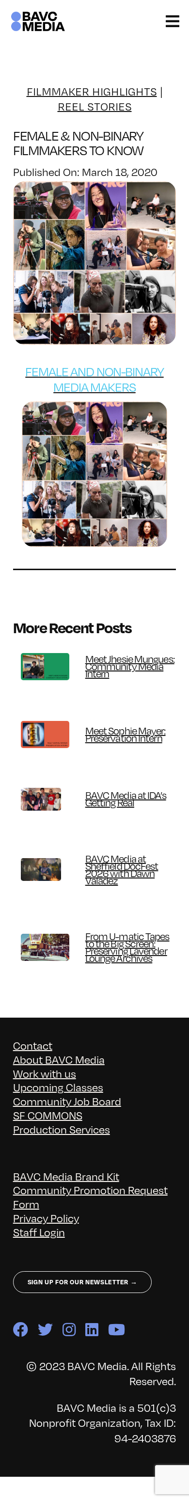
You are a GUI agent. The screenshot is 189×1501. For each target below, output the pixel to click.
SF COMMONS (47, 1115)
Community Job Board (67, 1101)
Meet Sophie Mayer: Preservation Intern (125, 734)
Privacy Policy (46, 1218)
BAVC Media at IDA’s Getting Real (125, 799)
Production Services (61, 1129)
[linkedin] (91, 1329)
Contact (32, 1045)
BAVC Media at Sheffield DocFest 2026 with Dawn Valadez (121, 870)
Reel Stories (95, 106)
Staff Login (39, 1232)
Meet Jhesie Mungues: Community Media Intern (129, 666)
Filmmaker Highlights (92, 91)
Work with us (44, 1073)
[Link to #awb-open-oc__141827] (172, 21)
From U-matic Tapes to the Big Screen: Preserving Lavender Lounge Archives (127, 947)
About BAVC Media (59, 1059)
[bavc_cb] (38, 15)
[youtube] (116, 1329)
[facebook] (20, 1329)
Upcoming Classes (58, 1087)
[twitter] (45, 1329)
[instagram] (69, 1329)
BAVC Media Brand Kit (66, 1176)
